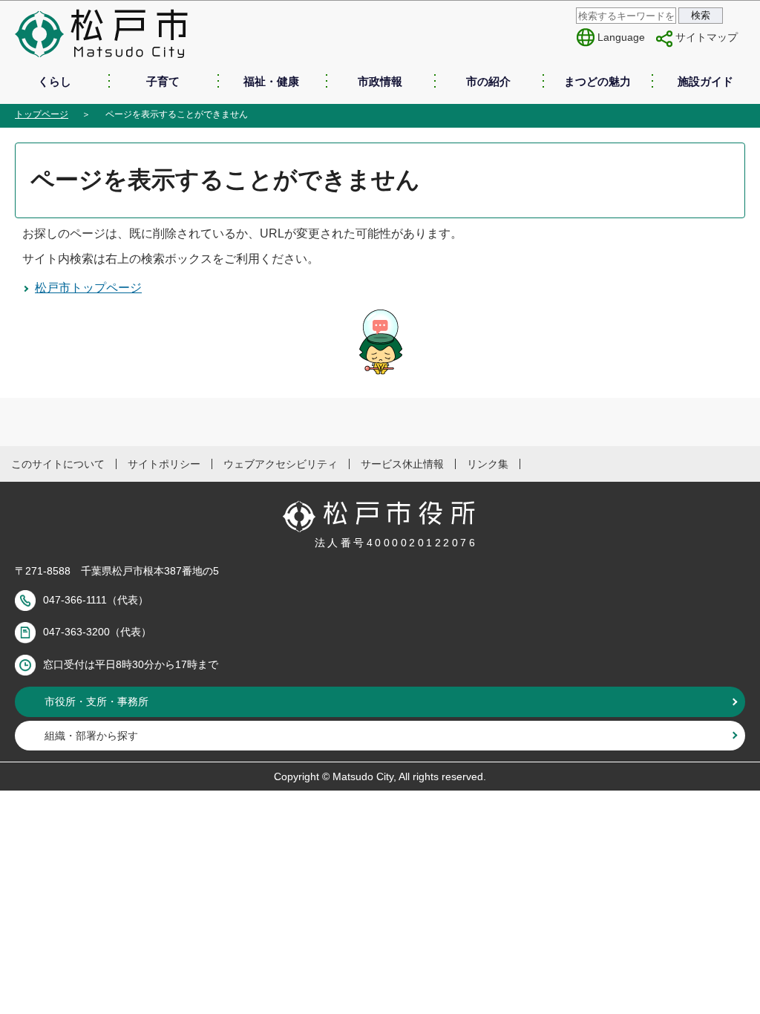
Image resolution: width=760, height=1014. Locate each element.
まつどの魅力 (597, 81)
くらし (54, 81)
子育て (163, 81)
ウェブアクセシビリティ (280, 464)
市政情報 (380, 81)
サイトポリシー (164, 464)
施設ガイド (705, 81)
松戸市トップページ (88, 287)
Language (621, 37)
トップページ (41, 114)
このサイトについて (58, 464)
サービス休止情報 (402, 464)
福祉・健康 (271, 81)
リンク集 (487, 464)
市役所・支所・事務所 (96, 701)
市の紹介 (488, 81)
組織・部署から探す (91, 736)
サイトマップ (706, 37)
